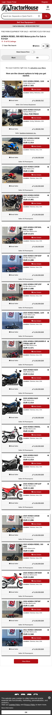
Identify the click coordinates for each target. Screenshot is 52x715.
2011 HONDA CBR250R (32, 630)
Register (45, 2)
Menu (48, 9)
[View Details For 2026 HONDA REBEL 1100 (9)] (12, 320)
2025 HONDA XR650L (31, 427)
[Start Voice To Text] (39, 16)
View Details (37, 89)
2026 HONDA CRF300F (32, 256)
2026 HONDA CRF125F (32, 284)
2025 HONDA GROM (31, 138)
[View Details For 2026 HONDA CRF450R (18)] (12, 580)
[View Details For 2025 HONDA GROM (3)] (12, 146)
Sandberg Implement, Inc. (28, 133)
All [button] (37, 58)
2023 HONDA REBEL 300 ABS (33, 545)
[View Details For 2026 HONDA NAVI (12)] (12, 406)
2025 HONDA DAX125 (32, 110)
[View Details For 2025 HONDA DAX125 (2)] (12, 117)
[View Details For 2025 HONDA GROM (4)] (12, 174)
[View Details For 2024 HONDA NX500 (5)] (12, 203)
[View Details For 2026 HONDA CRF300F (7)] (12, 263)
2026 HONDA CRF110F (32, 484)
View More (26, 661)
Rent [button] (13, 58)
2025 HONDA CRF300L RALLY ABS (32, 228)
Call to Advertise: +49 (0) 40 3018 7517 (26, 26)
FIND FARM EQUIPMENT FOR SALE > (15, 32)
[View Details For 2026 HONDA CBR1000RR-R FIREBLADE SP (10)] (12, 349)
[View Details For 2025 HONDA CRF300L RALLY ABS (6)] (12, 235)
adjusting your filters (38, 68)
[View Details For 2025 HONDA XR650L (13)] (12, 434)
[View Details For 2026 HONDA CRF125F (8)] (12, 292)
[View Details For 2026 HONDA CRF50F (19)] (12, 609)
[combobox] (25, 16)
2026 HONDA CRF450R (32, 573)
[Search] (46, 16)
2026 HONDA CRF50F (32, 601)
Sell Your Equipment (25, 22)
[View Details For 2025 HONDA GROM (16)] (12, 523)
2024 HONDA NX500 (31, 195)
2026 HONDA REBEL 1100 (33, 313)
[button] (36, 46)
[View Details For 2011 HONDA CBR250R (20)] (12, 637)
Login (4, 2)
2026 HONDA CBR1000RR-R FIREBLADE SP (34, 342)
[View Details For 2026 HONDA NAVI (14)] (12, 463)
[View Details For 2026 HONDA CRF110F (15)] (12, 491)
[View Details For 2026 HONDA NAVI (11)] (12, 377)
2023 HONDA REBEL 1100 (33, 81)
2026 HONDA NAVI (30, 370)
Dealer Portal (11, 2)
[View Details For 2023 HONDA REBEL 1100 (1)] (12, 89)
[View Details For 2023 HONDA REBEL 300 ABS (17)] (12, 552)
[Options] (48, 81)
